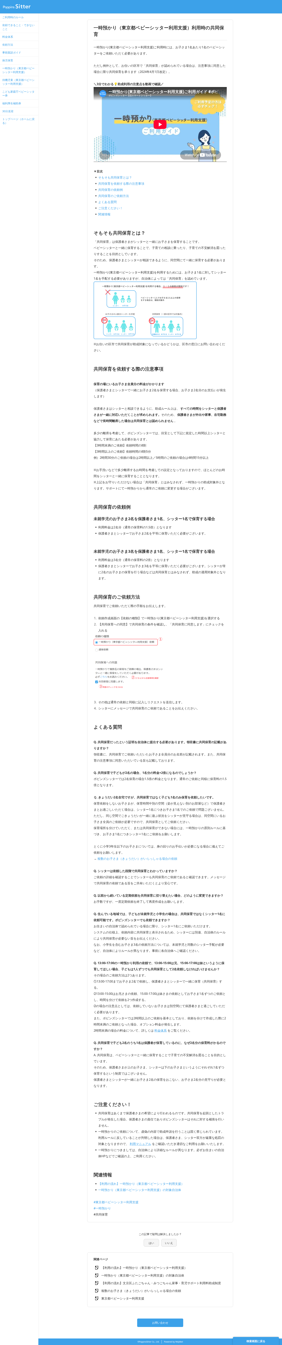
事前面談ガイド (11, 52)
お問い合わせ (160, 1322)
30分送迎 (7, 111)
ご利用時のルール (13, 17)
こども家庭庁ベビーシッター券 (18, 93)
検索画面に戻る (256, 1341)
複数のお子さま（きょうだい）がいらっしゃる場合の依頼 (137, 859)
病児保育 (7, 60)
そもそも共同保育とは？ (115, 177)
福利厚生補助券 (11, 103)
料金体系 (7, 37)
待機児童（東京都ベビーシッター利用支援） (18, 82)
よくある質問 (107, 202)
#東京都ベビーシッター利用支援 (116, 1202)
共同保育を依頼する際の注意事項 (121, 183)
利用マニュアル (140, 1144)
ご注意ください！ (110, 208)
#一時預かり (102, 1208)
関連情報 (104, 214)
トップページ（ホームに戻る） (18, 121)
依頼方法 (7, 44)
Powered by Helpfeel (173, 1341)
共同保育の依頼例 (110, 190)
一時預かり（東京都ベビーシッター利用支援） (18, 70)
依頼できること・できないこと (18, 27)
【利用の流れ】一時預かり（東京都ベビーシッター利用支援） (141, 1184)
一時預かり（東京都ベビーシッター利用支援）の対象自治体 (139, 1190)
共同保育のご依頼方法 (113, 196)
